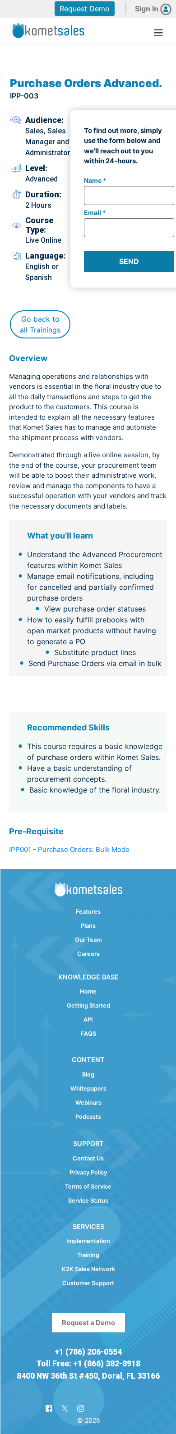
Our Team (88, 939)
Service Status (88, 1200)
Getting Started (88, 1005)
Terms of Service (88, 1186)
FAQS (88, 1033)
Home (88, 991)
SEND (129, 261)
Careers (88, 953)
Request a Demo (88, 1322)
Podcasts (88, 1116)
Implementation (88, 1241)
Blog (88, 1074)
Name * (95, 180)
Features (88, 911)
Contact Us (88, 1158)
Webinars (88, 1102)
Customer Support (88, 1283)
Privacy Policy (88, 1172)
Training (88, 1255)
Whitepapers (88, 1088)
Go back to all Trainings (40, 324)
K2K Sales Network (88, 1269)
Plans (88, 925)
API (88, 1019)
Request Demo (85, 8)
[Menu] (158, 31)
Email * (95, 212)
